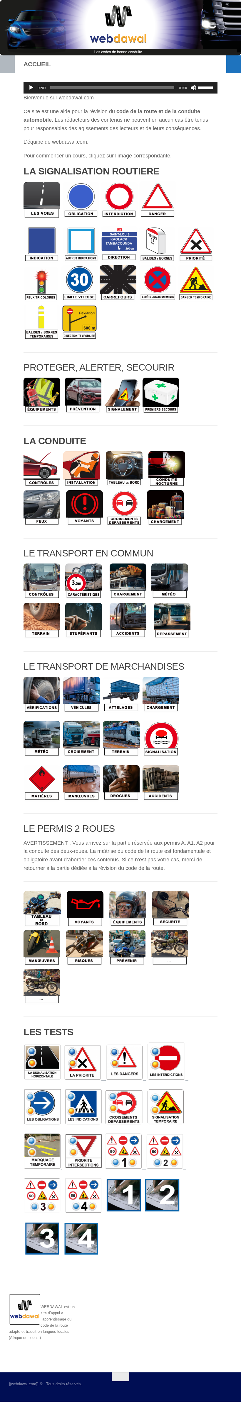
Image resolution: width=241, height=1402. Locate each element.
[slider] (206, 87)
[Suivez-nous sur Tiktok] (228, 1388)
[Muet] (193, 88)
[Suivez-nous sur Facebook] (207, 1388)
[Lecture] (31, 88)
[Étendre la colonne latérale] (7, 64)
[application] (120, 88)
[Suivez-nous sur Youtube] (217, 1388)
